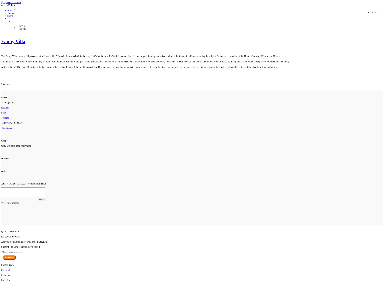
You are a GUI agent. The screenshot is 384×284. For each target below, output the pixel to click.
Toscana (5, 117)
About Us (11, 10)
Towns (10, 13)
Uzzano (5, 107)
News (10, 15)
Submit (42, 199)
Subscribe (9, 257)
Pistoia (4, 112)
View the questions (10, 203)
